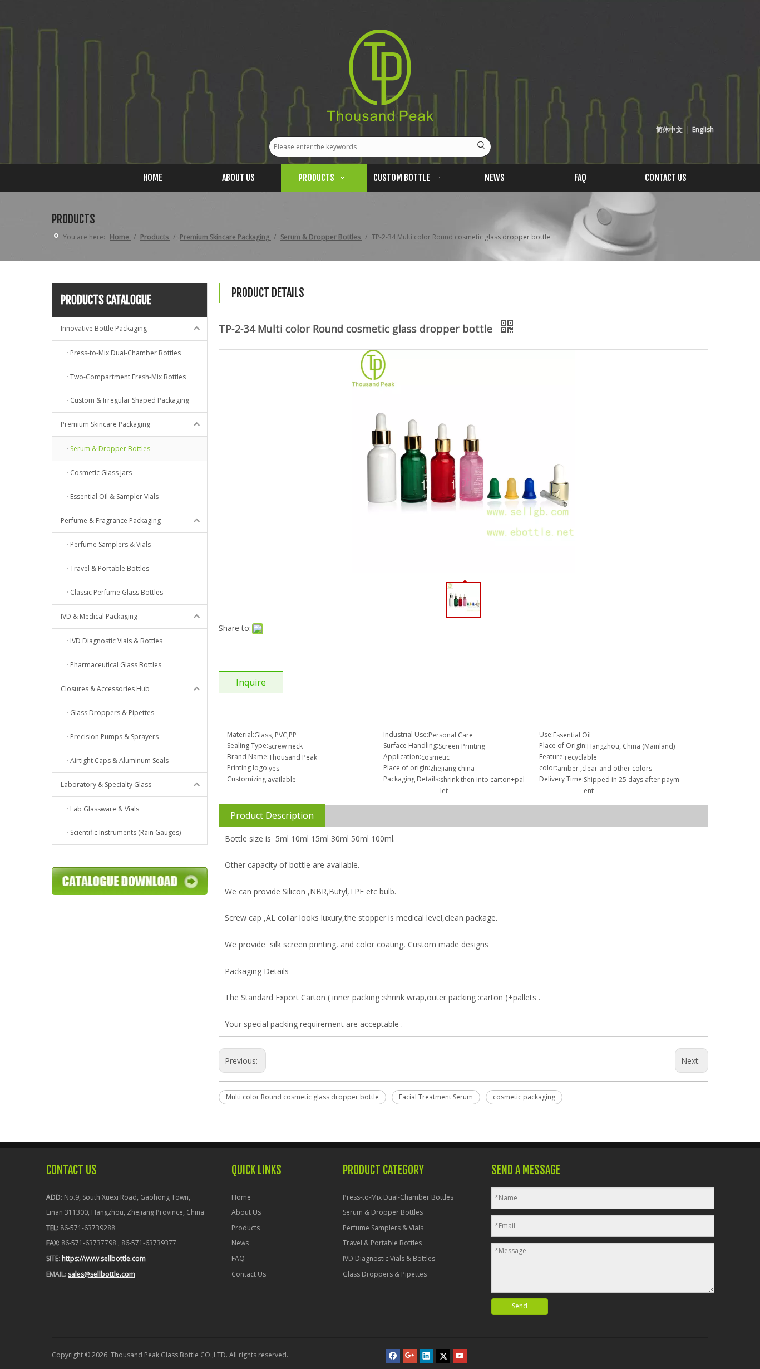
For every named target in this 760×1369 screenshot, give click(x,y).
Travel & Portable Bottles (382, 1243)
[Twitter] (443, 1356)
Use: (546, 734)
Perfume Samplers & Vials (383, 1228)
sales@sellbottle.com (101, 1274)
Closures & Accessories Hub (105, 688)
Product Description (272, 815)
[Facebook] (393, 1356)
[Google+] (410, 1356)
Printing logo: (248, 767)
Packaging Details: (411, 779)
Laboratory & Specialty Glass (106, 784)
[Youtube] (460, 1356)
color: (548, 767)
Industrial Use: (405, 734)
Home (241, 1197)
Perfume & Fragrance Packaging (111, 520)
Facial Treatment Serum (436, 1097)
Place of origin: (406, 767)
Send (519, 1306)
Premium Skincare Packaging (105, 424)
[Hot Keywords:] (481, 147)
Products (245, 1228)
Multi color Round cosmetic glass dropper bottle (302, 1097)
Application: (402, 756)
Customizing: (247, 779)
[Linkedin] (426, 1356)
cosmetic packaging (524, 1097)
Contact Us (248, 1274)
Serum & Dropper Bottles (383, 1212)
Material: (240, 734)
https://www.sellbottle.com (104, 1258)
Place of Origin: (563, 745)
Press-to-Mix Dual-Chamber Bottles (398, 1197)
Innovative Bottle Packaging (104, 328)
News (240, 1243)
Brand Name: (248, 756)
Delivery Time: (561, 779)
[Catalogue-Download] (130, 881)
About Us (246, 1212)
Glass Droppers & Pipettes (385, 1274)
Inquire (251, 682)
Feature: (552, 756)
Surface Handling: (410, 745)
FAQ (238, 1258)
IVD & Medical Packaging (99, 616)
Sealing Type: (247, 745)
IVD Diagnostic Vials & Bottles (389, 1258)
